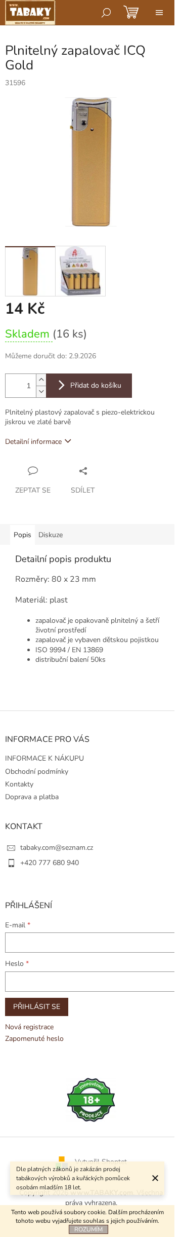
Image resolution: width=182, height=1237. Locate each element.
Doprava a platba (32, 797)
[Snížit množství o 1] (41, 391)
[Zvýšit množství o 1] (41, 380)
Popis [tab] (22, 535)
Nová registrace (29, 1027)
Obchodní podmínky (36, 771)
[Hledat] (106, 13)
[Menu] (159, 13)
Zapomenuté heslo (34, 1038)
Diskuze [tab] (50, 535)
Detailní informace (33, 441)
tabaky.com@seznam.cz (56, 847)
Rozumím (88, 1229)
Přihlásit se (36, 1006)
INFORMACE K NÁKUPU (44, 758)
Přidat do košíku (95, 385)
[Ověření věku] (91, 1099)
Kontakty (19, 784)
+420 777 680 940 (49, 863)
